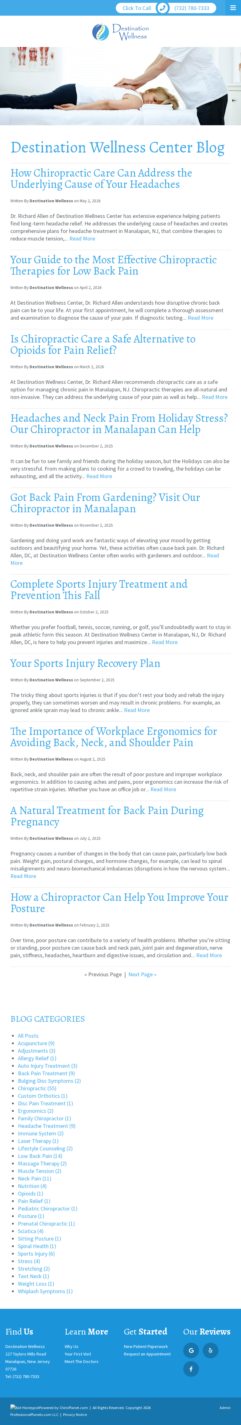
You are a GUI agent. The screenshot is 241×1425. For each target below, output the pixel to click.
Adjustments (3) (37, 1050)
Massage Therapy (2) (42, 1163)
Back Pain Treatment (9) (46, 1073)
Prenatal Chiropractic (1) (46, 1223)
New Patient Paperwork (146, 1346)
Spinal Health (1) (37, 1246)
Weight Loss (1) (36, 1283)
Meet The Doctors (82, 1361)
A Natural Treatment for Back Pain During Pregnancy (107, 816)
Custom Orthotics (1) (42, 1095)
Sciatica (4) (31, 1231)
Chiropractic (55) (37, 1088)
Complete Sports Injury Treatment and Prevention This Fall (99, 589)
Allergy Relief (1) (37, 1058)
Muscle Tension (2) (40, 1171)
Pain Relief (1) (34, 1201)
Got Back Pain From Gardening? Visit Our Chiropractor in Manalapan (105, 502)
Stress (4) (29, 1261)
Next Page (142, 974)
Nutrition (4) (32, 1186)
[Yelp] (210, 1350)
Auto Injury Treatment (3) (48, 1065)
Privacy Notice (75, 1414)
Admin (225, 1407)
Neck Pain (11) (34, 1178)
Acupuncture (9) (36, 1043)
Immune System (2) (41, 1133)
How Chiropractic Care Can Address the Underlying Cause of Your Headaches (101, 178)
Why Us (71, 1346)
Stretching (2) (34, 1268)
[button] (233, 8)
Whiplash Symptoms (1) (45, 1291)
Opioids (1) (30, 1193)
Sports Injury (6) (36, 1253)
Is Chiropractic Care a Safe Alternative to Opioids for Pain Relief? (102, 344)
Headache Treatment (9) (47, 1125)
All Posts (28, 1035)
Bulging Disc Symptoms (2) (49, 1080)
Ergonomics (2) (36, 1110)
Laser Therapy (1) (38, 1140)
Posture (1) (31, 1216)
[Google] (191, 1350)
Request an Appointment (147, 1354)
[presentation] (24, 1407)
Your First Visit (78, 1354)
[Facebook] (191, 1369)
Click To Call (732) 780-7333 (166, 8)
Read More (82, 238)
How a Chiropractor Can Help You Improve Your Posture (119, 902)
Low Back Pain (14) (40, 1155)
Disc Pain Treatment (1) (45, 1103)
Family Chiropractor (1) (44, 1118)
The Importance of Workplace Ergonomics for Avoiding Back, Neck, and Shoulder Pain (113, 736)
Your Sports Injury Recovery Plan (85, 663)
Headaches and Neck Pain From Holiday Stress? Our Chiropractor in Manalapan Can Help (119, 423)
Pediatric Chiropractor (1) (48, 1208)
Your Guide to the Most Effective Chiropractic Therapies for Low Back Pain (113, 265)
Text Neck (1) (33, 1276)
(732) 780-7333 (26, 1376)
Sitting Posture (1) (39, 1238)
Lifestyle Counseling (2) (45, 1148)
